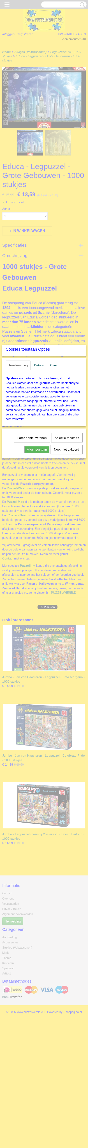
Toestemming (18, 365)
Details (39, 365)
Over (53, 365)
